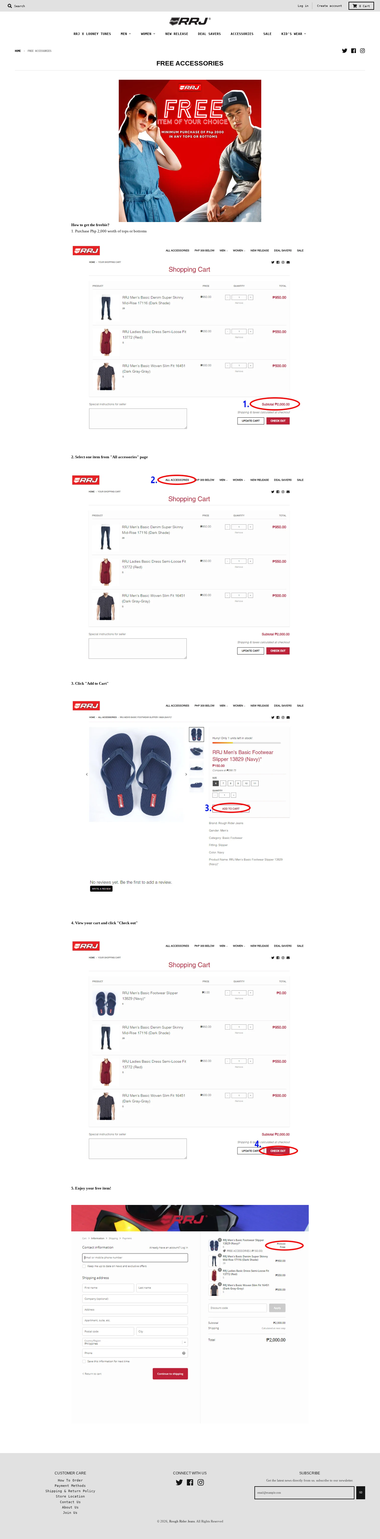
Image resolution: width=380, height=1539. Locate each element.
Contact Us (70, 1502)
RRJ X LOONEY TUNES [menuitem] (92, 34)
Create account (329, 5)
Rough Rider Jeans (182, 1521)
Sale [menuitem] (267, 34)
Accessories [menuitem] (242, 34)
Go (360, 1492)
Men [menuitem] (124, 34)
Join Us (70, 1513)
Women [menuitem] (146, 34)
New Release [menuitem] (176, 34)
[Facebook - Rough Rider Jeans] (353, 50)
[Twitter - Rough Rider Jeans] (344, 50)
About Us (70, 1507)
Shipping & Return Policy (70, 1491)
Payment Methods (70, 1486)
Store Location (70, 1496)
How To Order (70, 1480)
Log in (303, 5)
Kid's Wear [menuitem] (291, 34)
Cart (364, 6)
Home (18, 51)
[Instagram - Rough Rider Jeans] (362, 50)
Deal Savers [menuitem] (209, 34)
